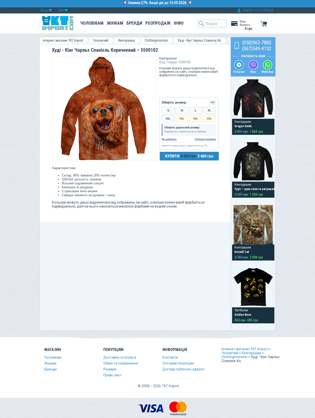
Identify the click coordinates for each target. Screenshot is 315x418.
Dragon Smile (243, 126)
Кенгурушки (126, 40)
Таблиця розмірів (205, 139)
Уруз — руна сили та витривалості (257, 189)
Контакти (170, 357)
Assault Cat (242, 252)
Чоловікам (92, 23)
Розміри (109, 369)
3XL (181, 118)
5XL (209, 118)
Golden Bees (243, 314)
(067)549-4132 (256, 49)
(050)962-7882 (256, 43)
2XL (168, 118)
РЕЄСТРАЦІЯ (264, 10)
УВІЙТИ (247, 10)
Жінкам (115, 23)
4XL (195, 118)
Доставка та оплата (119, 357)
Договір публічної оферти (183, 369)
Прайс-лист (112, 375)
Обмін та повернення (120, 363)
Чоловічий (100, 40)
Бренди (134, 23)
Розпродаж (158, 23)
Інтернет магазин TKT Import (63, 40)
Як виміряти (169, 139)
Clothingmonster (156, 40)
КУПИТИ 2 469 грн (189, 156)
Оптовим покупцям (178, 363)
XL (209, 110)
